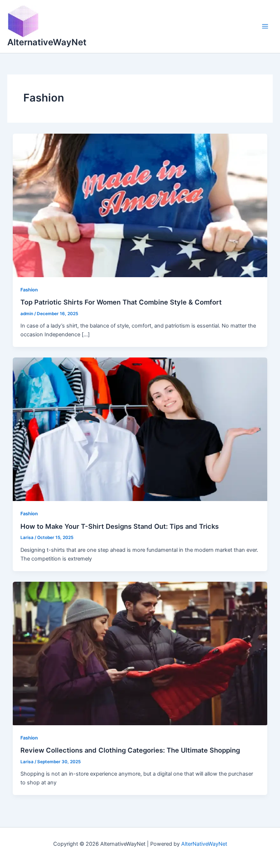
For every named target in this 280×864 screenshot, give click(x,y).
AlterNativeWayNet (204, 844)
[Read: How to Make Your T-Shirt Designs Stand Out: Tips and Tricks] (140, 429)
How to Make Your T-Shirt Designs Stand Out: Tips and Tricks (119, 526)
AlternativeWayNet (46, 42)
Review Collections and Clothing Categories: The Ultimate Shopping (130, 750)
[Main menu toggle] (265, 26)
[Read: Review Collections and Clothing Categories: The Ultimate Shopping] (140, 653)
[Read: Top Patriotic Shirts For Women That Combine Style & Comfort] (140, 205)
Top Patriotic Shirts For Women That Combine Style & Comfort (121, 302)
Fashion (29, 290)
